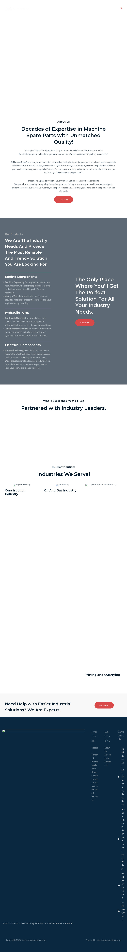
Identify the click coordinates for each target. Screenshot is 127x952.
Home (71, 8)
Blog (90, 8)
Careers (108, 754)
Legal (107, 758)
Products (100, 8)
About (81, 8)
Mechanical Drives (94, 768)
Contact (112, 8)
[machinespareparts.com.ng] (17, 8)
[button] (121, 8)
